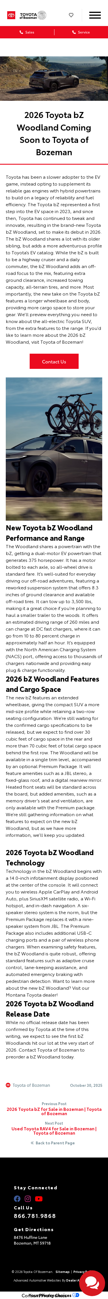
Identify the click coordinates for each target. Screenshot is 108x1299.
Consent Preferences (44, 1295)
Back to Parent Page (55, 1143)
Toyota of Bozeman (31, 1085)
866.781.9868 (35, 1215)
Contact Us (54, 361)
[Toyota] (11, 15)
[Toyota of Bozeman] (36, 15)
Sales (29, 31)
